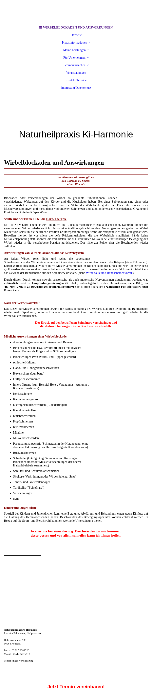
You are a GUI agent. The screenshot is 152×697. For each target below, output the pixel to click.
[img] (76, 12)
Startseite (76, 35)
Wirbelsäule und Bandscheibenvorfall (109, 273)
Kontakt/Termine (76, 80)
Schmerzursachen (75, 65)
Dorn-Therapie (56, 219)
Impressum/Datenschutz (76, 87)
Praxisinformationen (74, 42)
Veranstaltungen (76, 72)
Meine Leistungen (74, 50)
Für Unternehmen (74, 57)
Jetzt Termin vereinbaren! (76, 686)
